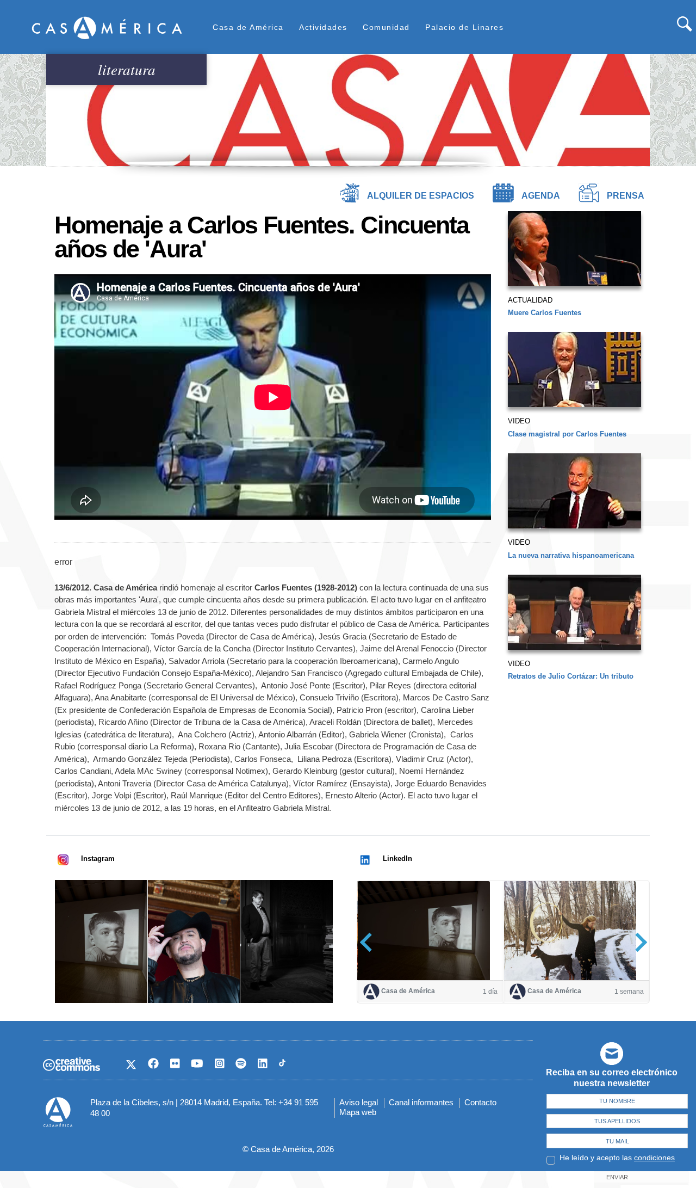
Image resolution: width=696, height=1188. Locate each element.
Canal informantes (421, 1102)
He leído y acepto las (617, 1157)
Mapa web (357, 1112)
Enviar (617, 1177)
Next (637, 942)
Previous (369, 942)
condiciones (654, 1157)
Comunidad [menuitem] (386, 27)
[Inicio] (107, 27)
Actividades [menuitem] (323, 27)
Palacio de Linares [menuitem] (464, 27)
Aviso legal (358, 1102)
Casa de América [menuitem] (248, 27)
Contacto (480, 1102)
